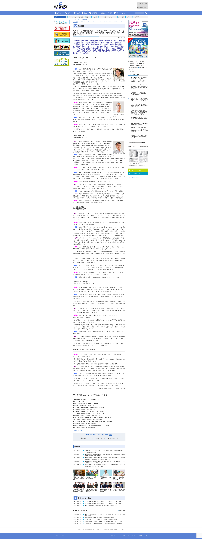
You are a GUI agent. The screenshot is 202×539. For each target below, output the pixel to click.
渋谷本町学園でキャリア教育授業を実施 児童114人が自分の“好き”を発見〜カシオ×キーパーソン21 (139, 99)
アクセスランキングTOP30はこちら (137, 142)
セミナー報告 (112, 17)
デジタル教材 (103, 17)
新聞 (140, 67)
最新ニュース (59, 13)
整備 (111, 13)
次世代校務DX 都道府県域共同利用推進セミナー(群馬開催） (139, 124)
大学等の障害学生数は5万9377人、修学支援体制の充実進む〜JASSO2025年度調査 (138, 93)
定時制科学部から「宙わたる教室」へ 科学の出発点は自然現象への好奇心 (139, 119)
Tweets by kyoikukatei (133, 177)
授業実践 (81, 17)
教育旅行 (103, 13)
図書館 (85, 13)
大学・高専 (121, 17)
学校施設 (77, 13)
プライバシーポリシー (122, 535)
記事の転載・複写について (134, 535)
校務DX (88, 17)
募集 (117, 13)
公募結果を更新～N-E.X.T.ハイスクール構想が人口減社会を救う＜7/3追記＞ (139, 136)
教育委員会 (94, 13)
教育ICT (69, 13)
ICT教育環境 (136, 17)
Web (143, 67)
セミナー (124, 13)
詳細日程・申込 (78, 430)
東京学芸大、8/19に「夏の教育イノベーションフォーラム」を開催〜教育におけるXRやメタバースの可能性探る (139, 129)
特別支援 (95, 17)
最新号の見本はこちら (134, 163)
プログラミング (72, 17)
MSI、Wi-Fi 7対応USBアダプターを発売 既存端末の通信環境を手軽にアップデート (139, 105)
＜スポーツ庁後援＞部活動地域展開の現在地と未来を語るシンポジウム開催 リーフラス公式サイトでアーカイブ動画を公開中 (139, 79)
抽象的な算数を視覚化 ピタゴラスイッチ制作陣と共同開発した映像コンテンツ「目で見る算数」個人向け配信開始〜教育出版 (139, 112)
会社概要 (114, 535)
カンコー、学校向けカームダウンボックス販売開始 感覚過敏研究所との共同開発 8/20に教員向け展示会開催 (139, 86)
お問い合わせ (144, 535)
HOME (109, 535)
